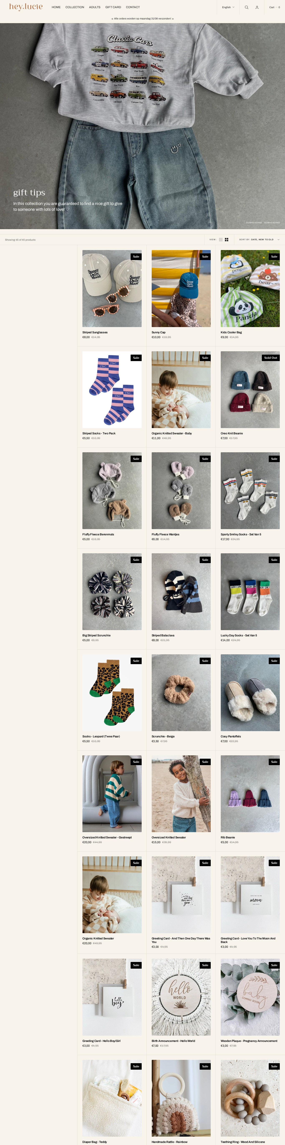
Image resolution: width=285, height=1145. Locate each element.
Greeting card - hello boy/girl (101, 1041)
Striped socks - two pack (98, 433)
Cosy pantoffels (231, 736)
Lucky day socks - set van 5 (239, 635)
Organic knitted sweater (98, 938)
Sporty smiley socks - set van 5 (241, 534)
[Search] (246, 7)
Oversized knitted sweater (169, 837)
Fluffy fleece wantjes (165, 534)
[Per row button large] (220, 239)
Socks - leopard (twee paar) (101, 736)
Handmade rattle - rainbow (170, 1142)
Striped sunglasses (95, 332)
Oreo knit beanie (232, 433)
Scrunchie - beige (163, 736)
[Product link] (111, 288)
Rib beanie (228, 837)
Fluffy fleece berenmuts (98, 534)
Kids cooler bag (231, 332)
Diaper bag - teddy (94, 1142)
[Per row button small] (226, 239)
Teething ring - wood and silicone (243, 1142)
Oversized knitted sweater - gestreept (107, 837)
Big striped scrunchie (96, 635)
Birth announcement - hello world (173, 1041)
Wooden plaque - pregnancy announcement (249, 1041)
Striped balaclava (163, 635)
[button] (257, 7)
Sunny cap (158, 332)
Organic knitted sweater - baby (172, 433)
